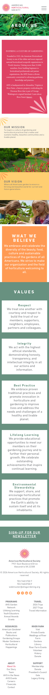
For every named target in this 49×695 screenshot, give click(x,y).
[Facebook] (18, 593)
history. (29, 97)
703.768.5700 (23, 581)
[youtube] (30, 593)
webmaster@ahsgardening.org (24, 587)
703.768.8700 (23, 584)
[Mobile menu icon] (44, 8)
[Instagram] (22, 593)
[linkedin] (26, 593)
